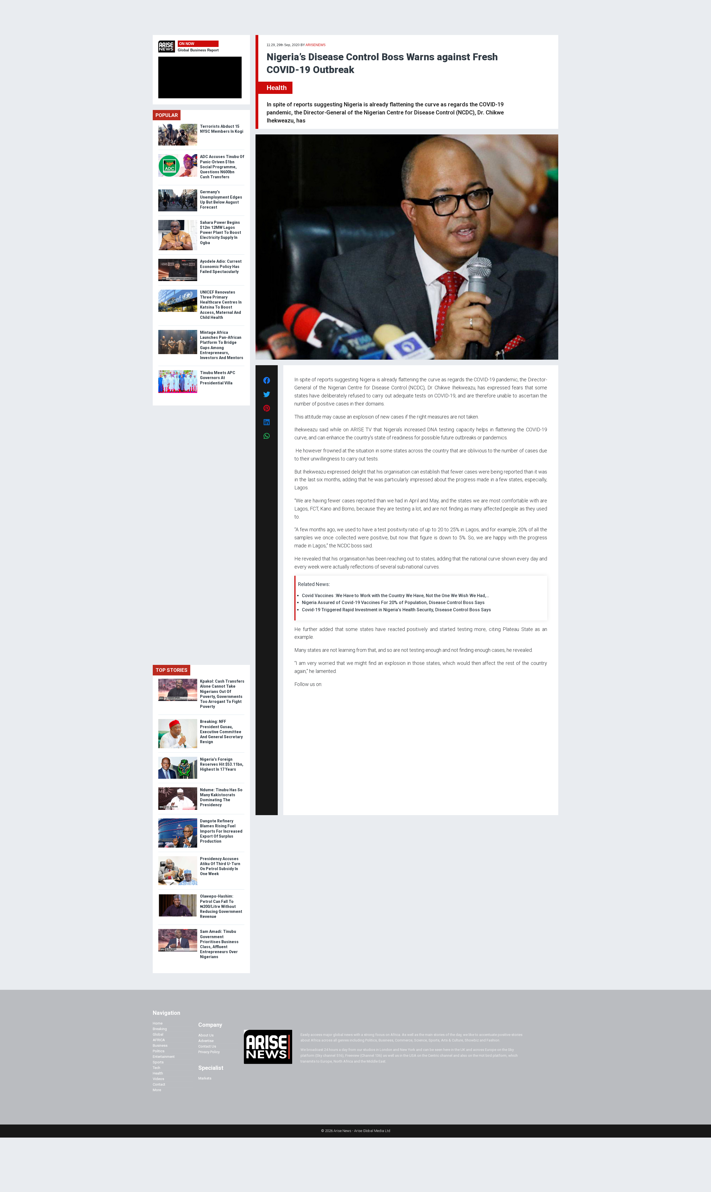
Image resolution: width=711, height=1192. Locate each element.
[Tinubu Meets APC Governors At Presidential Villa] (177, 371)
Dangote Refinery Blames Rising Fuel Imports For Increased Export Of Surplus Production (221, 831)
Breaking (160, 1029)
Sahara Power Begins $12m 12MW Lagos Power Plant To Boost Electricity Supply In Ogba (220, 232)
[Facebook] (295, 803)
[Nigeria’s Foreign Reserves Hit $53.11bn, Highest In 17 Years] (177, 758)
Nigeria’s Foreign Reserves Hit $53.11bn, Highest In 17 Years (221, 764)
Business (160, 1045)
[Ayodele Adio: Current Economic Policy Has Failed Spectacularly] (177, 260)
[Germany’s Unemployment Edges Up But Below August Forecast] (177, 190)
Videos (158, 1079)
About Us (206, 1035)
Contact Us (207, 1046)
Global (158, 1034)
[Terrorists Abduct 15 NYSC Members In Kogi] (177, 125)
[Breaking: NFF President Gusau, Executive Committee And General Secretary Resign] (177, 720)
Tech (156, 1068)
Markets (204, 1078)
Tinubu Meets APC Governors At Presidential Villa (217, 377)
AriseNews (316, 45)
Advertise (206, 1041)
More (157, 1090)
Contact (159, 1084)
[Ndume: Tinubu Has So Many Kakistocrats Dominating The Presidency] (177, 788)
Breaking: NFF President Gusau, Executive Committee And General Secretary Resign (221, 731)
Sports (158, 1062)
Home (157, 1023)
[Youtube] (305, 803)
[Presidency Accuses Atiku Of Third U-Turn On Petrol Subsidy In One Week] (177, 857)
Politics (158, 1051)
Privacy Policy (209, 1052)
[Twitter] (297, 803)
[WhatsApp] (302, 803)
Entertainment (164, 1057)
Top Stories (171, 670)
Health (277, 87)
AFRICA (159, 1040)
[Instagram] (300, 803)
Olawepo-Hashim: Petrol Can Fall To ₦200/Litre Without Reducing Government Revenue (221, 906)
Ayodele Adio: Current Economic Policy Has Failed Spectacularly (221, 266)
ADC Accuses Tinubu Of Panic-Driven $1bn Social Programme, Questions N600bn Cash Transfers (222, 166)
